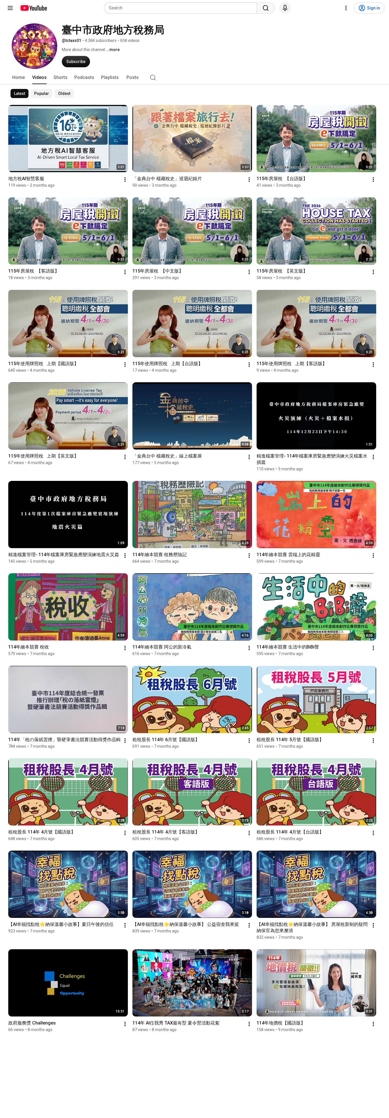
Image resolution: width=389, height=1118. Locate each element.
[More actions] (125, 179)
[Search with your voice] (285, 8)
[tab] (18, 77)
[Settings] (346, 8)
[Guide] (10, 8)
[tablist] (194, 77)
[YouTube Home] (33, 8)
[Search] (266, 8)
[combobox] (182, 8)
